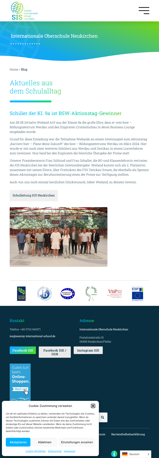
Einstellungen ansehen (77, 442)
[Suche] (102, 417)
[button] (93, 406)
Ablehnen (44, 442)
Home (14, 69)
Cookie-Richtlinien (36, 451)
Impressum (69, 451)
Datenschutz (55, 451)
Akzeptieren (18, 442)
